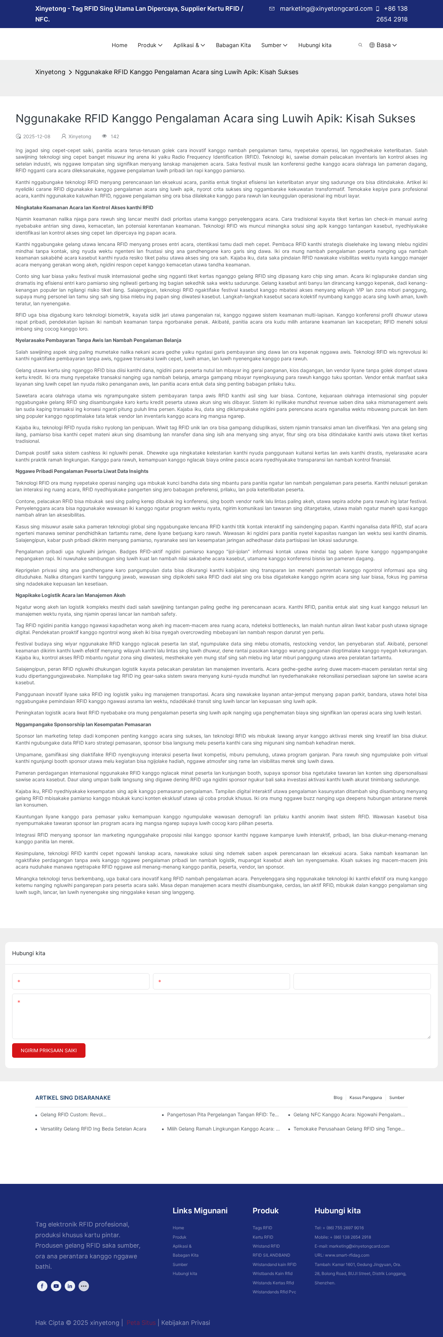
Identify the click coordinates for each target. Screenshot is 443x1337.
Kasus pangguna (366, 1097)
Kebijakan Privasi (185, 1322)
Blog (338, 1097)
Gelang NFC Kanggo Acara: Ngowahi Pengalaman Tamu (350, 1114)
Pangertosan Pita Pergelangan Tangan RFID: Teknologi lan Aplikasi (224, 1114)
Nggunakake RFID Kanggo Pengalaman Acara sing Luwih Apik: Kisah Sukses (186, 72)
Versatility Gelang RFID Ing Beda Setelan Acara (93, 1129)
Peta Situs (141, 1322)
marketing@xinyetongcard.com (325, 8)
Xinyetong (50, 72)
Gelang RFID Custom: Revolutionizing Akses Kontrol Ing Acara (73, 1114)
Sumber (396, 1097)
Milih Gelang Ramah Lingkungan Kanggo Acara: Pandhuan (224, 1129)
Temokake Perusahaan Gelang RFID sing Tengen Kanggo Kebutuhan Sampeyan (350, 1129)
